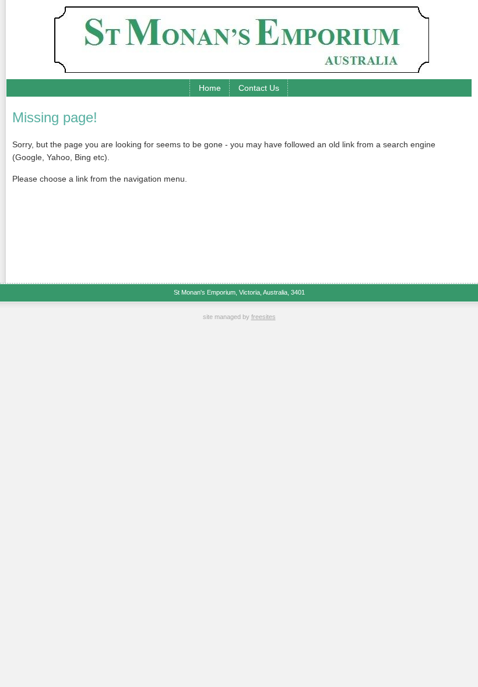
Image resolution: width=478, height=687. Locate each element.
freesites (263, 316)
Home (210, 88)
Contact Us (258, 88)
